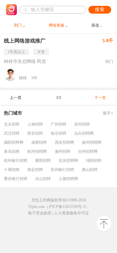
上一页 (15, 97)
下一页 (100, 97)
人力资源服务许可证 (71, 213)
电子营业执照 (39, 213)
